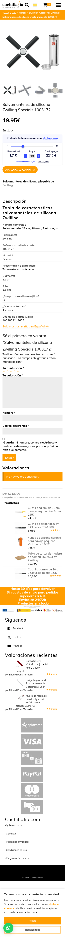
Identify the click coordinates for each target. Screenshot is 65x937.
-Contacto (10, 833)
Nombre (9, 412)
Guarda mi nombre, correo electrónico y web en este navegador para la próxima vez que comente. (30, 446)
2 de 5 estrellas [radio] (7, 371)
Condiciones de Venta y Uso (40, 869)
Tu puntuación (13, 368)
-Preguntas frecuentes (17, 858)
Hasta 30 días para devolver (32, 588)
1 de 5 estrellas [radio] (3, 371)
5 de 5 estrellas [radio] (17, 371)
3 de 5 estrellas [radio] (11, 371)
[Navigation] (58, 5)
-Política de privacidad (16, 841)
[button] (8, 928)
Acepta (32, 920)
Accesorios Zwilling (27, 497)
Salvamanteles (50, 497)
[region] (32, 913)
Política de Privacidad (32, 873)
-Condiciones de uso (16, 850)
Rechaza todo (32, 929)
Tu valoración (12, 375)
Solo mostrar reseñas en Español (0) (25, 326)
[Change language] (35, 5)
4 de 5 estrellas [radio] (14, 371)
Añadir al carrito (20, 169)
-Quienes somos (13, 825)
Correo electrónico (15, 425)
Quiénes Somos (19, 869)
